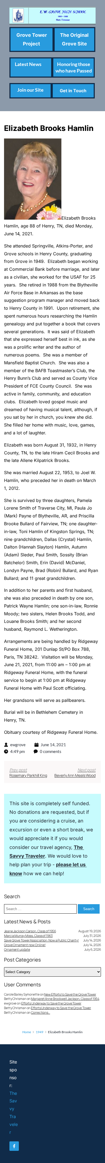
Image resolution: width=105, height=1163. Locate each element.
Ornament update (17, 949)
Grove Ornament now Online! (25, 945)
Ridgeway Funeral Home (71, 732)
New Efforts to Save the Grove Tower (70, 994)
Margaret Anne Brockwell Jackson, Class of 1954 (65, 998)
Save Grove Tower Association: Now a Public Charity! (41, 940)
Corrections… (40, 1012)
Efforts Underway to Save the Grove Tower (51, 1003)
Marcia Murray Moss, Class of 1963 (28, 936)
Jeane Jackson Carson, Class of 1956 (30, 931)
